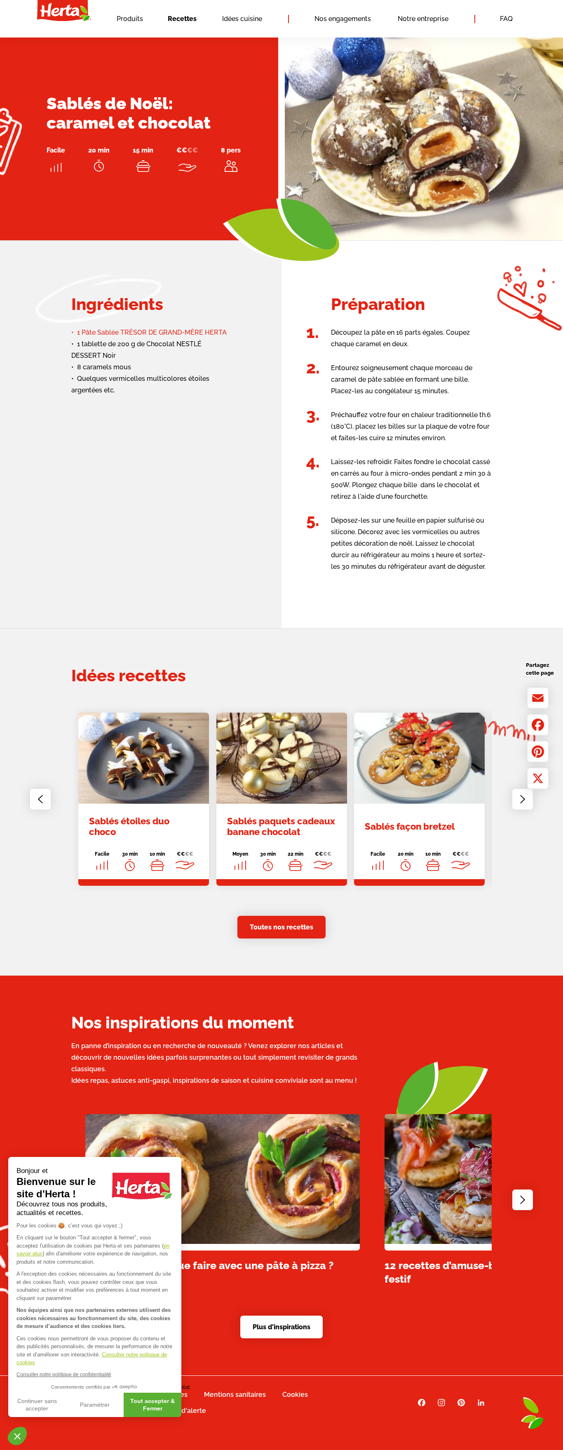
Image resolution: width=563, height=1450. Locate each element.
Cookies (295, 1394)
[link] (143, 799)
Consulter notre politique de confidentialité (63, 1374)
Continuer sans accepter (37, 1405)
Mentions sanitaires (235, 1394)
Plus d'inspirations (281, 1327)
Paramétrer (95, 1404)
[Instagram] (441, 1403)
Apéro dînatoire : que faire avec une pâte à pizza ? (209, 1265)
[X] (538, 778)
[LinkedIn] (481, 1403)
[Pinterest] (538, 751)
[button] (17, 1436)
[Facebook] (538, 724)
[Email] (538, 697)
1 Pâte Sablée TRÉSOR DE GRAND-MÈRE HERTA (152, 332)
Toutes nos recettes (281, 927)
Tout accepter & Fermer (152, 1405)
